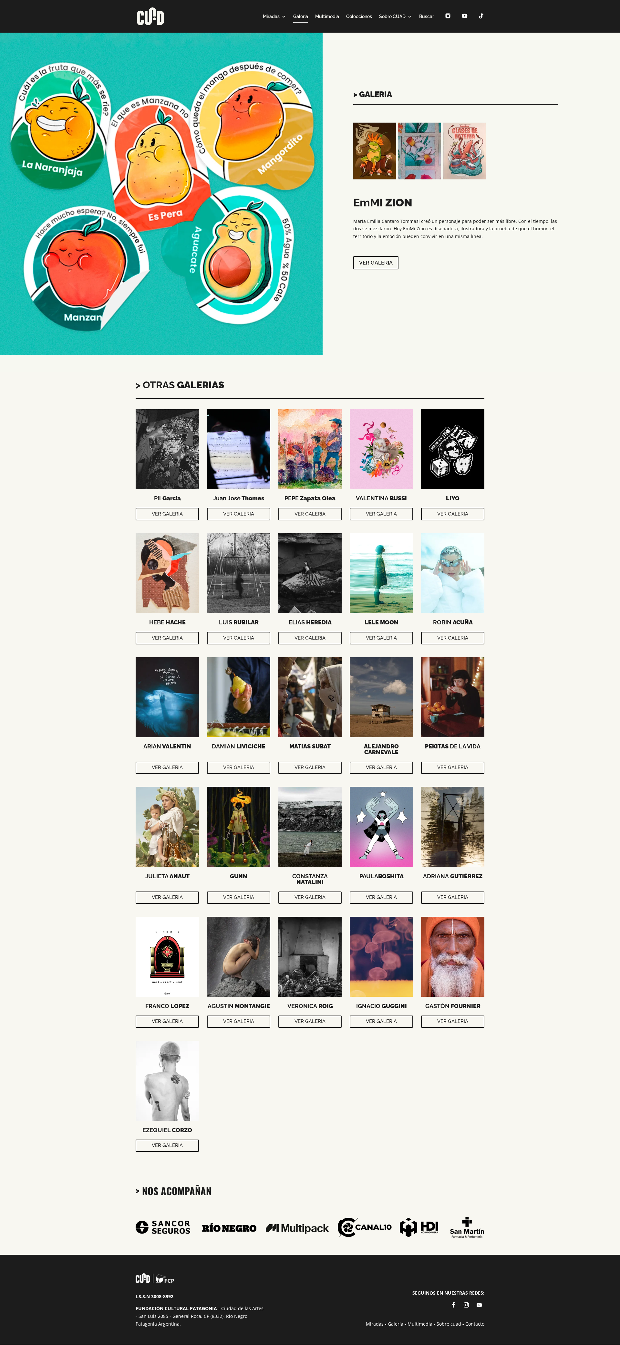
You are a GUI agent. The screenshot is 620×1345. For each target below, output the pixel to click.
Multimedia (327, 16)
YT (463, 22)
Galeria (300, 16)
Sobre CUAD (392, 16)
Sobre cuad (449, 1324)
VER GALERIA (167, 514)
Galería (395, 1324)
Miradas (271, 16)
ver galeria (376, 263)
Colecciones (359, 16)
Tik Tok (479, 22)
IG (446, 22)
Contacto (474, 1324)
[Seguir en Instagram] (466, 1305)
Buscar (426, 16)
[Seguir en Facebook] (453, 1305)
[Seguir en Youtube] (479, 1305)
